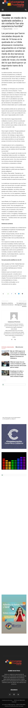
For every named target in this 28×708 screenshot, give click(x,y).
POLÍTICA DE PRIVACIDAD (19, 700)
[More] (22, 293)
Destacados (8, 15)
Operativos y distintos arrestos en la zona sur (8, 304)
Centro (6, 13)
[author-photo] (14, 319)
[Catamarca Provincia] (14, 4)
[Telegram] (18, 293)
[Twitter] (15, 293)
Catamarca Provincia (7, 28)
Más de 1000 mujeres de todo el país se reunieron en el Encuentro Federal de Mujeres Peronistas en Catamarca (18, 354)
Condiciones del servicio (7, 700)
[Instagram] (14, 694)
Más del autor (19, 347)
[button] (2, 10)
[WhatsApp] (8, 293)
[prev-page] (3, 380)
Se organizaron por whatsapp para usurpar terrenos (20, 304)
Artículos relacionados (8, 347)
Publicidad (14, 702)
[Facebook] (11, 293)
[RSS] (15, 340)
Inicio (3, 13)
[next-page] (5, 380)
